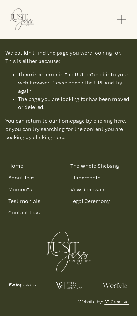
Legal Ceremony (90, 201)
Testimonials (24, 201)
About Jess (21, 177)
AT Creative (116, 302)
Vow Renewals (87, 189)
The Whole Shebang (94, 166)
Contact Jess (24, 212)
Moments (20, 189)
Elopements (85, 177)
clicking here (109, 121)
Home (15, 166)
